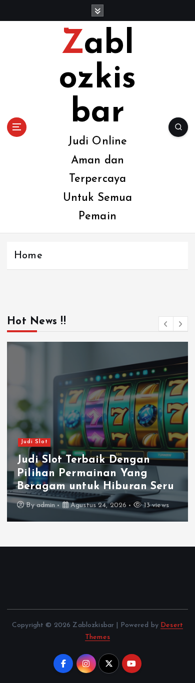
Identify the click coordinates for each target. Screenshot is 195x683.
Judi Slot (34, 442)
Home (28, 256)
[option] (97, 432)
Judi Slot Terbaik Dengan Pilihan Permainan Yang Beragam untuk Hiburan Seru (95, 473)
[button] (166, 323)
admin (46, 505)
